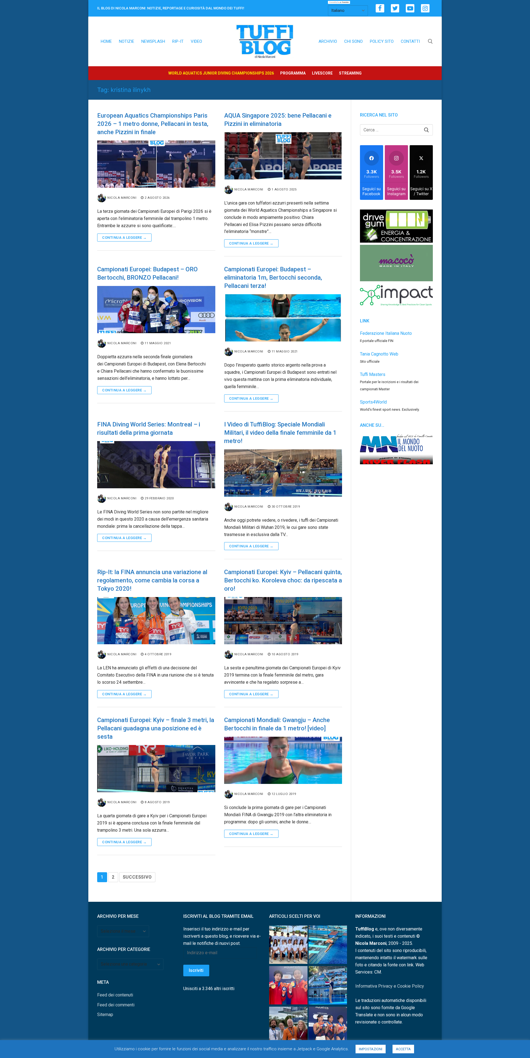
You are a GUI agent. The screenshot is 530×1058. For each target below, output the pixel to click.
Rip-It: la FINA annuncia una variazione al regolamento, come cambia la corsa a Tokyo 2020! (152, 580)
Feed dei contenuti (115, 995)
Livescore (322, 73)
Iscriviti (196, 970)
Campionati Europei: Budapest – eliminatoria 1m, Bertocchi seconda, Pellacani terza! (273, 277)
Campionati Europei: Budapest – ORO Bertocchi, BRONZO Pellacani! (147, 273)
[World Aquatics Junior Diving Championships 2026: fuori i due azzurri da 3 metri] (328, 946)
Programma (293, 73)
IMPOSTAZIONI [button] (370, 1049)
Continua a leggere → (124, 237)
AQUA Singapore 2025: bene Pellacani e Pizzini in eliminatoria (278, 119)
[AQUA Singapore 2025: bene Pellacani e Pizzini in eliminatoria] (283, 155)
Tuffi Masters (372, 374)
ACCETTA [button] (403, 1049)
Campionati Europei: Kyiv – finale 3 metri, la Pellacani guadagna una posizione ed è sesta (155, 728)
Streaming (350, 73)
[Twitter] (395, 8)
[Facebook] (380, 8)
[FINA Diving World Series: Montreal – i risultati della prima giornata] (156, 464)
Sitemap (105, 1014)
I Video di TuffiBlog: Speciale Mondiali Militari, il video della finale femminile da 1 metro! (280, 432)
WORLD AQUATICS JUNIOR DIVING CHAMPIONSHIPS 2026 (221, 73)
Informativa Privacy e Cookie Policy (389, 986)
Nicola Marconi (121, 198)
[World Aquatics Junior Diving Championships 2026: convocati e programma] (288, 946)
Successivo (137, 877)
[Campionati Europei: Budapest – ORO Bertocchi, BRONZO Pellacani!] (156, 309)
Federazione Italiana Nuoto (386, 333)
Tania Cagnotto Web (379, 354)
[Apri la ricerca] (430, 41)
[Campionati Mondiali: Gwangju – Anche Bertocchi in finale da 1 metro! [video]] (283, 760)
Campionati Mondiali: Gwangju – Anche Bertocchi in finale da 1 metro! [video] (277, 724)
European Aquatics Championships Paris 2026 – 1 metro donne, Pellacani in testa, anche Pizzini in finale (152, 124)
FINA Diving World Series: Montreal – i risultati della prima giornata (148, 428)
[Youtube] (410, 8)
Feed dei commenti (115, 1004)
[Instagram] (425, 8)
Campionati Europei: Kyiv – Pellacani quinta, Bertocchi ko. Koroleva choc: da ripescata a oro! (283, 580)
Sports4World (373, 402)
